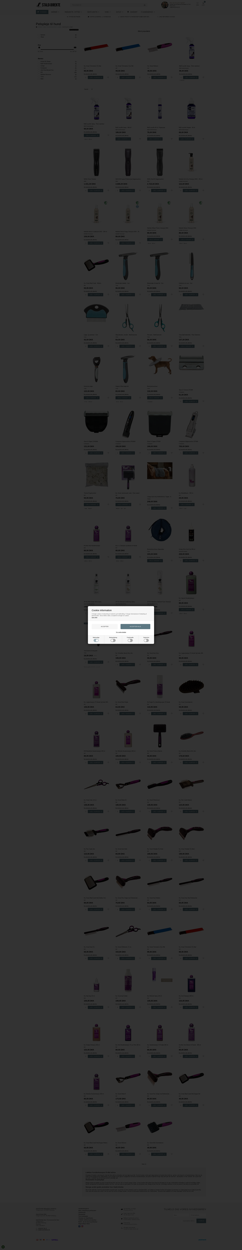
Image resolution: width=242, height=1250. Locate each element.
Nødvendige (96, 637)
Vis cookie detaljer (121, 632)
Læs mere (94, 617)
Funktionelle (130, 637)
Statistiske (146, 637)
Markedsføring (113, 637)
